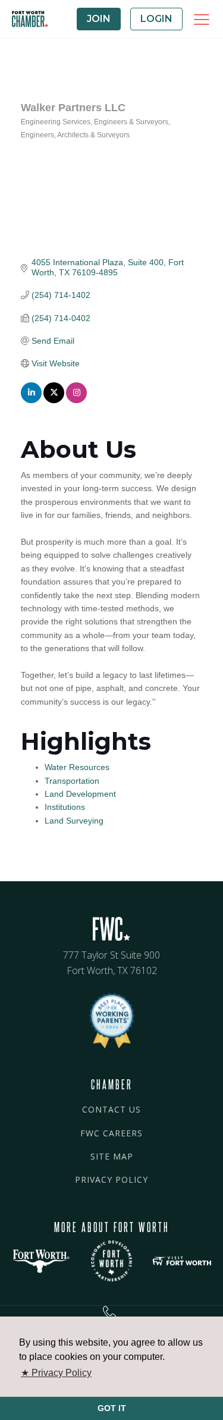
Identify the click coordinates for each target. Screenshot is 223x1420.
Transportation (72, 781)
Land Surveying (74, 820)
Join (99, 18)
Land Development (80, 794)
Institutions (65, 807)
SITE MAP (111, 1156)
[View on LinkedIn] (31, 400)
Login (156, 18)
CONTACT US (111, 1109)
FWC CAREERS (111, 1133)
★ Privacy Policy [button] (56, 1373)
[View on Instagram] (76, 400)
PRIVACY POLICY (111, 1179)
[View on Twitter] (53, 400)
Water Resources (77, 767)
